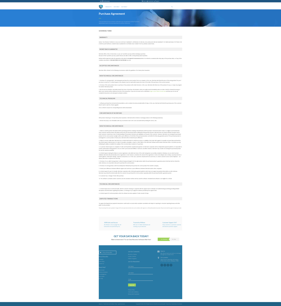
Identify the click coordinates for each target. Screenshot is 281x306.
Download (150, 1)
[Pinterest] (181, 7)
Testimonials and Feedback (109, 304)
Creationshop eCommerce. (176, 304)
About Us (101, 304)
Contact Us (101, 263)
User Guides (101, 276)
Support (157, 1)
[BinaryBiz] (101, 7)
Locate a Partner (132, 256)
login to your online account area (158, 91)
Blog (116, 304)
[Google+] (177, 7)
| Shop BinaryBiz (107, 252)
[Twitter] (179, 7)
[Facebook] (174, 7)
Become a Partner (132, 254)
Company (101, 259)
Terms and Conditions (133, 292)
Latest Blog (101, 261)
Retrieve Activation (103, 272)
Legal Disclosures (121, 304)
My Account (101, 270)
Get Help (101, 278)
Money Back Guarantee (133, 294)
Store (144, 1)
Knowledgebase (102, 274)
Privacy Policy (131, 289)
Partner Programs (132, 258)
